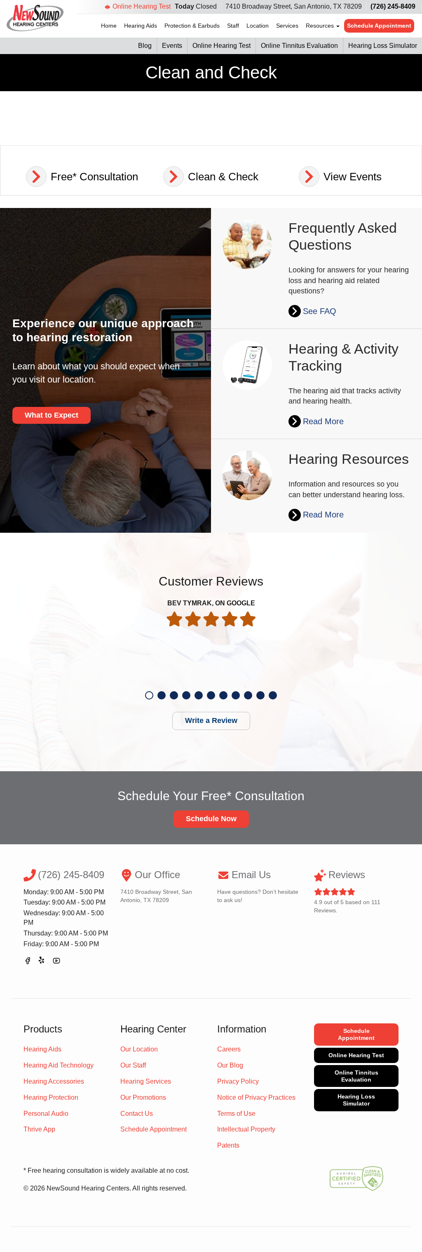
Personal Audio (45, 1113)
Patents (228, 1145)
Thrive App (39, 1129)
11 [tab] (273, 695)
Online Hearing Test (142, 6)
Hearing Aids (140, 25)
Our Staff (133, 1065)
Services (287, 25)
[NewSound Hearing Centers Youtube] (56, 962)
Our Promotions (143, 1097)
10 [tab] (260, 695)
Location (257, 25)
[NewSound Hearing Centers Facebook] (27, 962)
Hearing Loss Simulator (382, 45)
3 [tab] (174, 695)
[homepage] (35, 18)
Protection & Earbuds (192, 25)
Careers (229, 1049)
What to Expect (51, 415)
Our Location (139, 1049)
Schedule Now (211, 819)
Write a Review (211, 720)
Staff (233, 25)
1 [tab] (149, 695)
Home (109, 25)
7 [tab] (223, 695)
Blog (145, 45)
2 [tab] (161, 695)
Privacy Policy (238, 1081)
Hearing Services (145, 1081)
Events (172, 45)
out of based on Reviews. (347, 891)
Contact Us (136, 1113)
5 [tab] (199, 695)
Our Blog (230, 1065)
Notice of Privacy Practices (256, 1097)
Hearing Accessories (53, 1081)
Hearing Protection (50, 1097)
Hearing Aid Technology (58, 1065)
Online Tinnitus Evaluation (299, 45)
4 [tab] (186, 695)
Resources (320, 25)
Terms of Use (236, 1113)
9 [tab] (248, 695)
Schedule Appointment (379, 25)
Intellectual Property (246, 1129)
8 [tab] (236, 695)
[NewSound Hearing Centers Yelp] (42, 962)
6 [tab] (211, 695)
